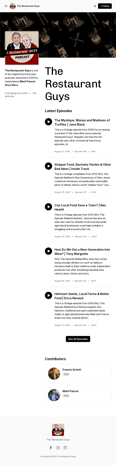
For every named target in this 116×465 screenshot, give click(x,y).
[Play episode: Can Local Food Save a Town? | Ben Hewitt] (48, 206)
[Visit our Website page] (65, 447)
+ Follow (104, 6)
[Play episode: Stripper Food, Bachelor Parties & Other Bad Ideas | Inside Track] (48, 166)
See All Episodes (78, 339)
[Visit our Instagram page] (58, 447)
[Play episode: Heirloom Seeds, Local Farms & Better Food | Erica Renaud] (48, 295)
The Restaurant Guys (28, 6)
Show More (11, 85)
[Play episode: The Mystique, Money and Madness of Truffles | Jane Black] (48, 121)
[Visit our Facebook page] (50, 447)
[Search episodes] (95, 6)
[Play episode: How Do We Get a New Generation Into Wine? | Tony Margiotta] (48, 251)
